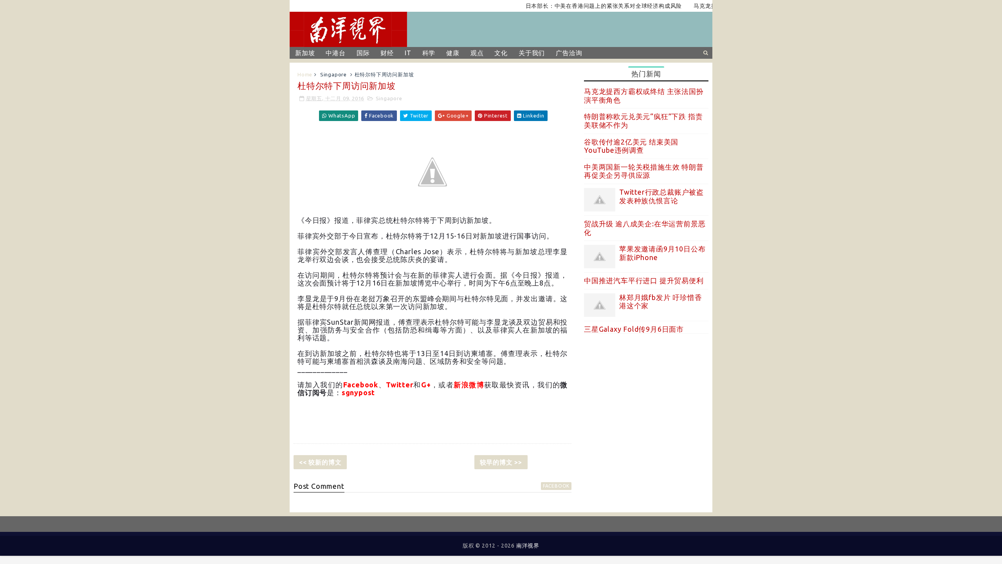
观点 (477, 52)
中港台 (335, 52)
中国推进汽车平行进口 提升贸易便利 (644, 280)
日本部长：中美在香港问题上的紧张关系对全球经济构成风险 (592, 6)
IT (408, 52)
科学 (429, 52)
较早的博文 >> (501, 462)
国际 (363, 52)
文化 (501, 52)
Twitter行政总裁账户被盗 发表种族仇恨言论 (661, 196)
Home (304, 74)
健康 (453, 52)
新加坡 (305, 52)
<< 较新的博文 (320, 462)
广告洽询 (569, 52)
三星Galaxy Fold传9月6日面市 (634, 329)
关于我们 (532, 52)
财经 (387, 52)
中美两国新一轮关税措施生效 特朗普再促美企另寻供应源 (644, 171)
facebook (556, 485)
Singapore (333, 74)
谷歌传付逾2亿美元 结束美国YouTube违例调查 (631, 146)
